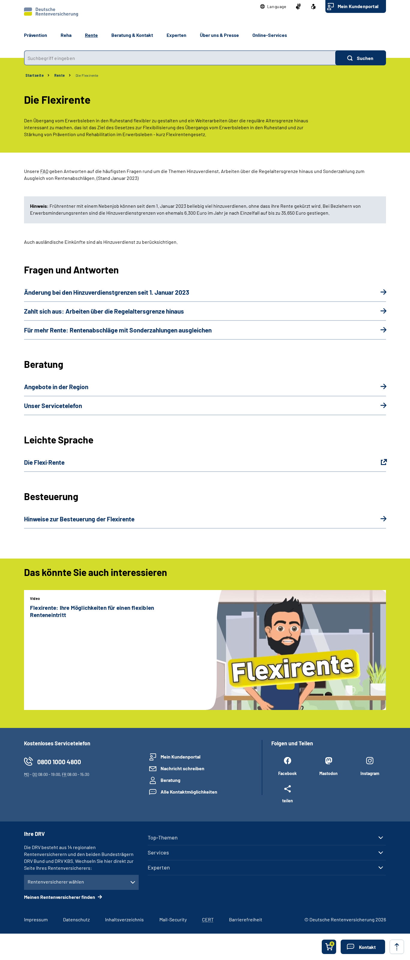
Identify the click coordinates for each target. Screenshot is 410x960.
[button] (273, 6)
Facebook (287, 773)
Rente (59, 75)
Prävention (35, 35)
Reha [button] (66, 35)
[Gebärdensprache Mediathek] (298, 6)
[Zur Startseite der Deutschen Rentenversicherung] (51, 11)
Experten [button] (176, 35)
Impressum (36, 919)
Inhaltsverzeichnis (124, 919)
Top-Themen (163, 837)
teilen (287, 800)
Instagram (369, 773)
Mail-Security (173, 919)
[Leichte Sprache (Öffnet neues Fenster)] (313, 6)
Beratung (170, 780)
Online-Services (269, 35)
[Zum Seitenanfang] (397, 947)
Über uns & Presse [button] (219, 35)
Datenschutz (76, 919)
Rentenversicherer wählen (56, 881)
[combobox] (179, 57)
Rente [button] (91, 35)
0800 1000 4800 (59, 761)
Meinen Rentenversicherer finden (60, 897)
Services (158, 852)
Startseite (35, 75)
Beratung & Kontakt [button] (132, 35)
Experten (159, 867)
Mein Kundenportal (358, 6)
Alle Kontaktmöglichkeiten (189, 792)
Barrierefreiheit (245, 919)
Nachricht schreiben (182, 768)
